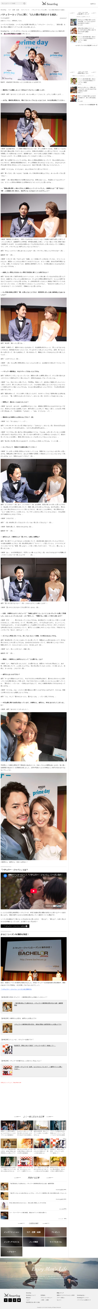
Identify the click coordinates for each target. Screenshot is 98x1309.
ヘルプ (27, 1300)
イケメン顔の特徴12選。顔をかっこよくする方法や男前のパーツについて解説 (87, 38)
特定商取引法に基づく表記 (33, 1302)
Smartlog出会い (81, 1295)
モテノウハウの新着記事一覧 (89, 104)
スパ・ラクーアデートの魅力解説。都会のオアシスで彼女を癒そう (28, 1212)
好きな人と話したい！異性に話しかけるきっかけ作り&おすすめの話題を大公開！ (87, 89)
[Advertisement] (17, 1097)
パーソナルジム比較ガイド (84, 1300)
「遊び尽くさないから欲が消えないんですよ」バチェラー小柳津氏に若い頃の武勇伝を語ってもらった (38, 1193)
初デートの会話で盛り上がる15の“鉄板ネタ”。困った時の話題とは (87, 97)
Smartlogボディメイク (83, 1297)
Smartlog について (31, 1295)
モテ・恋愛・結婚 (13, 10)
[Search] (24, 3)
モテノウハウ (25, 10)
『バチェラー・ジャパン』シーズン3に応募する (16, 989)
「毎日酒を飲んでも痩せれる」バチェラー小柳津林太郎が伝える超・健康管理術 (31, 1183)
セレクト (59, 1300)
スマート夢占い (61, 1297)
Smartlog (3, 10)
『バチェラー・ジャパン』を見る (14, 926)
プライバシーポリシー (46, 1297)
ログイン (93, 4)
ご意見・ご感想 (45, 1300)
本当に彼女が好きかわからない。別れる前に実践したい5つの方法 (27, 1203)
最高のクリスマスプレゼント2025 (65, 1295)
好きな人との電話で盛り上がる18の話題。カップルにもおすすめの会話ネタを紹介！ (87, 21)
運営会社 (28, 1297)
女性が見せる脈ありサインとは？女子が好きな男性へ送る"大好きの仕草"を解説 (87, 29)
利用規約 (43, 1295)
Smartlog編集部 (5, 18)
